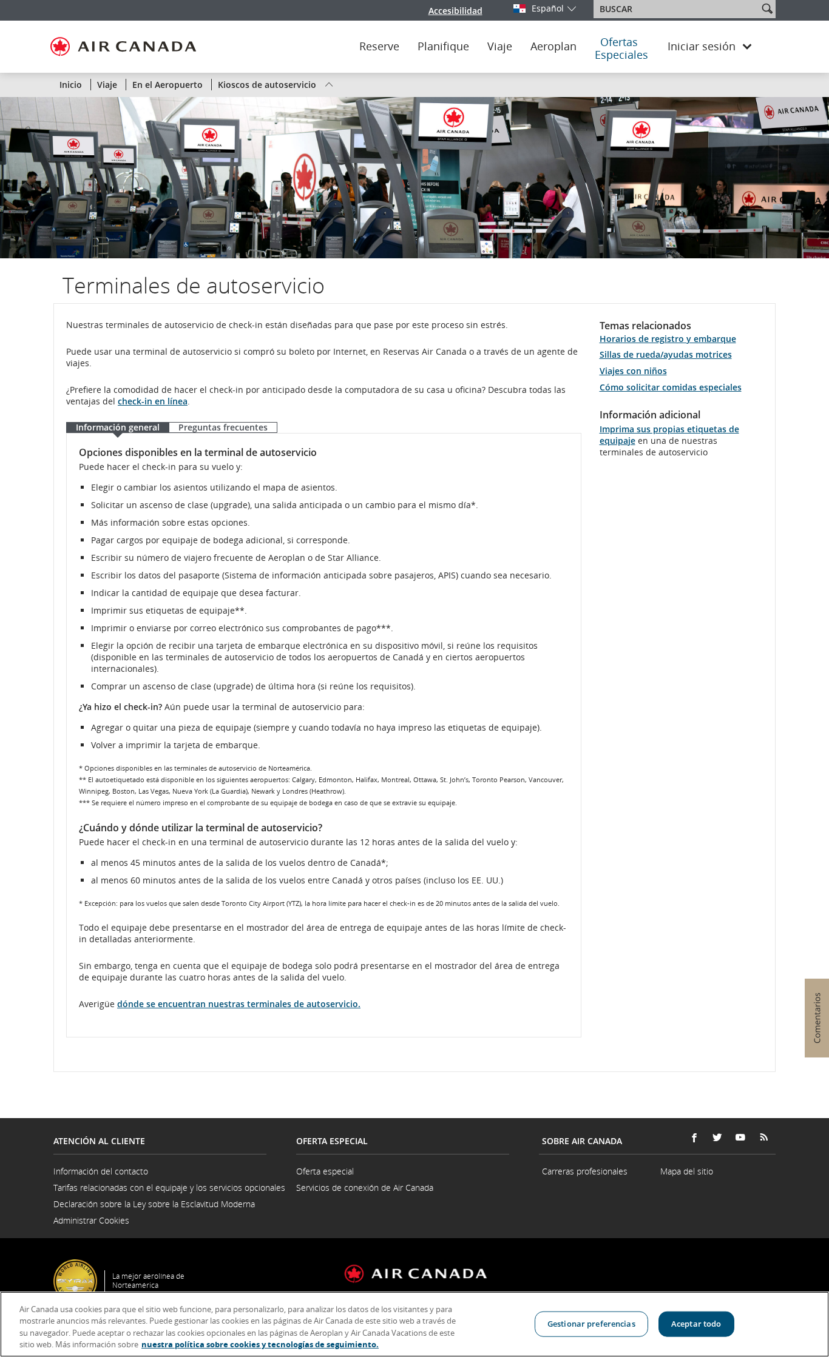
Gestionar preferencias (591, 1323)
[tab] (117, 428)
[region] (414, 1324)
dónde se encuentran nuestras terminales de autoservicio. (238, 1004)
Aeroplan (553, 46)
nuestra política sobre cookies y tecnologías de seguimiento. (260, 1344)
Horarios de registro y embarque (668, 338)
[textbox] (677, 9)
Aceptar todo (696, 1323)
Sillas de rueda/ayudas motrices (666, 354)
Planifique (443, 46)
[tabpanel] (323, 735)
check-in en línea (153, 401)
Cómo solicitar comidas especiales (671, 387)
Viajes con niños (633, 371)
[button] (767, 8)
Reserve (379, 46)
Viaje (499, 46)
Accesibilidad (455, 10)
